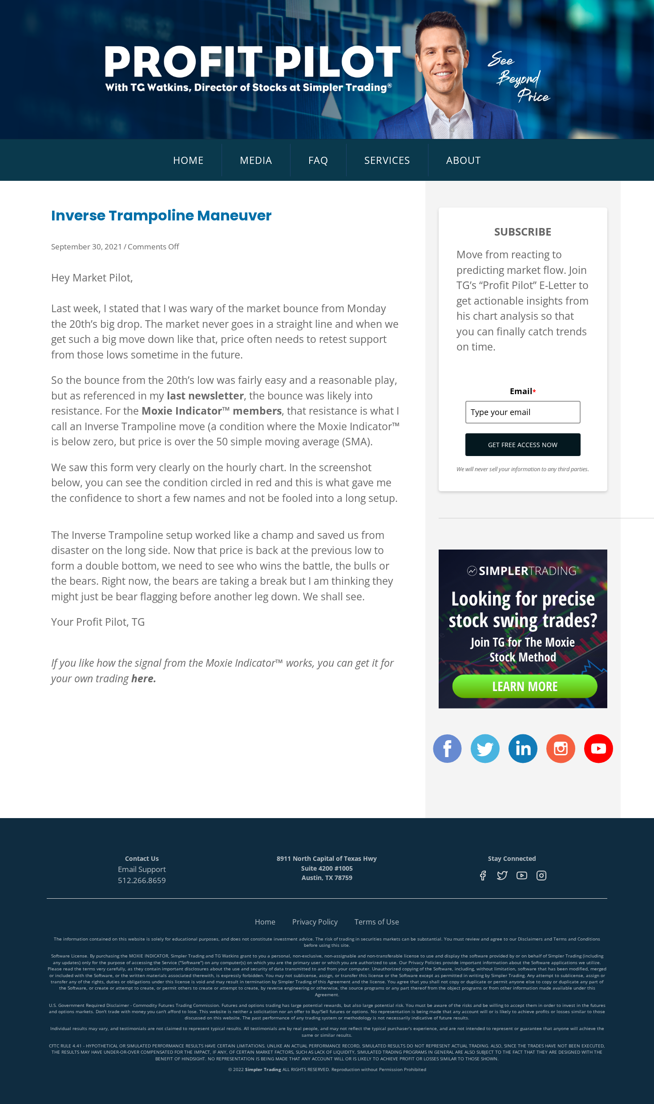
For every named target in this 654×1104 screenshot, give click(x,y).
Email (523, 391)
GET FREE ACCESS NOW (522, 444)
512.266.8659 (142, 880)
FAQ (318, 160)
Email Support (142, 869)
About (463, 160)
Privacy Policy (315, 922)
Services (387, 160)
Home (188, 160)
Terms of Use (377, 922)
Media (256, 160)
